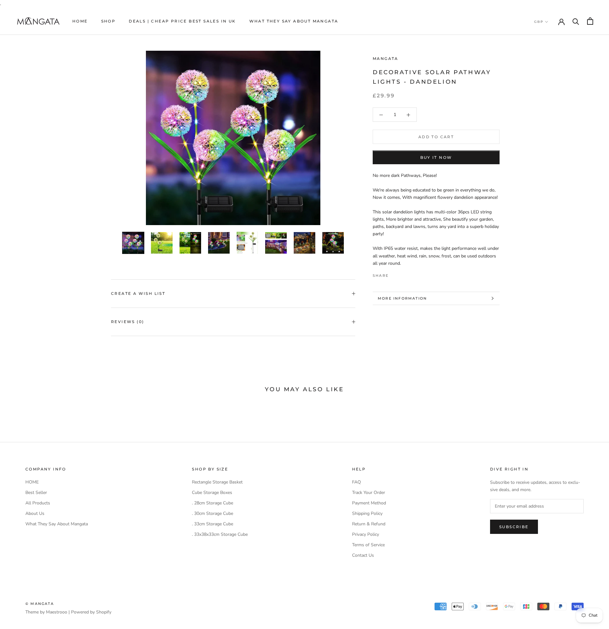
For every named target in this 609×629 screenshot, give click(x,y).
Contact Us (363, 555)
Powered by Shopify (91, 612)
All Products (37, 503)
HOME (80, 21)
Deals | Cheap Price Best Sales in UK (182, 21)
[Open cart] (590, 21)
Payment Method (369, 503)
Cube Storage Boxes (212, 493)
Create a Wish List (138, 293)
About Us (34, 513)
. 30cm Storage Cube (212, 513)
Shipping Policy (367, 513)
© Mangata (39, 603)
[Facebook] (394, 274)
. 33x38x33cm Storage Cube (220, 534)
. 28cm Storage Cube (212, 503)
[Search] (576, 21)
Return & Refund (368, 524)
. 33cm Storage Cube (212, 524)
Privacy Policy (365, 534)
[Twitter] (403, 274)
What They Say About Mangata (293, 21)
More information (402, 298)
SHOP (108, 21)
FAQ (356, 482)
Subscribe (514, 526)
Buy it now (436, 157)
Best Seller (36, 493)
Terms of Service (368, 545)
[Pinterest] (411, 274)
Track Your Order (368, 493)
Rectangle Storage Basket (217, 482)
